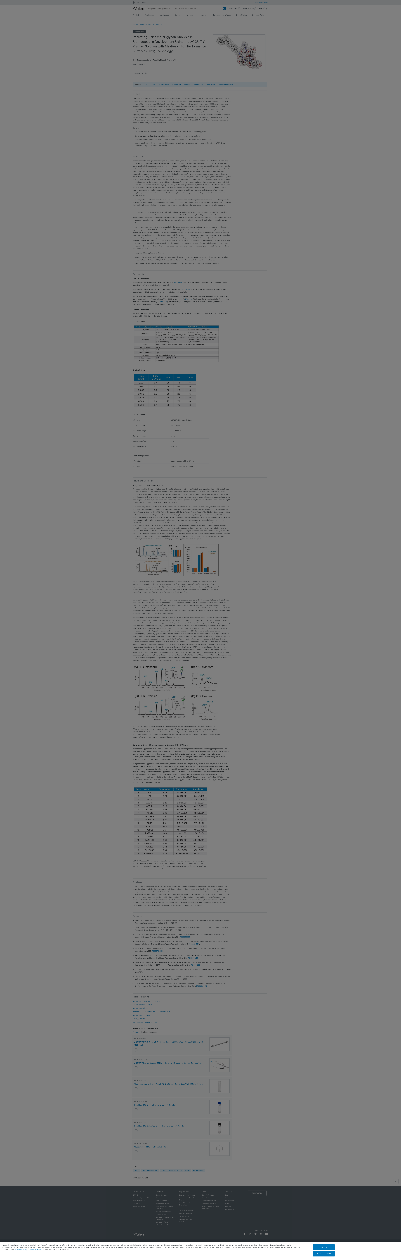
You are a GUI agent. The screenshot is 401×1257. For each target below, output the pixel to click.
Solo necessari (324, 1254)
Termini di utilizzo (35, 1250)
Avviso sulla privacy (20, 1250)
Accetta (323, 1247)
